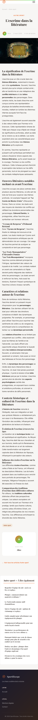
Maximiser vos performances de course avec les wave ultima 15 (16, 631)
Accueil (4, 9)
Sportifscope (13, 676)
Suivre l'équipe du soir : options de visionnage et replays (17, 610)
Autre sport (12, 9)
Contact (5, 707)
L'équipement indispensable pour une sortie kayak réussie (19, 624)
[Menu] (34, 2)
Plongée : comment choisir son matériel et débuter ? (16, 596)
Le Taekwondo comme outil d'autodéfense (15, 603)
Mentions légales (8, 703)
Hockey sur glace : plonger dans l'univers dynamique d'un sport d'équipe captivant (16, 648)
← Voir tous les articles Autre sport (15, 563)
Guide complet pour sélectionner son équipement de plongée (18, 617)
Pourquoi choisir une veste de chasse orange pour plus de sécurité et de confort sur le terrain (18, 639)
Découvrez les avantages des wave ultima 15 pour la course (17, 657)
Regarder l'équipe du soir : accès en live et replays (18, 589)
